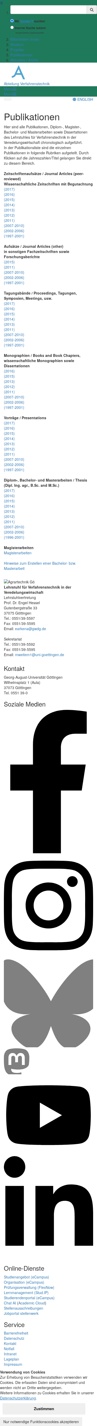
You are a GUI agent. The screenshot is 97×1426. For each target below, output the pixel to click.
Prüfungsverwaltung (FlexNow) (29, 1287)
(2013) (9, 209)
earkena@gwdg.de (30, 628)
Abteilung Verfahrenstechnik (27, 83)
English (84, 99)
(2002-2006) (14, 230)
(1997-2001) (14, 235)
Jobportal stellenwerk (21, 1313)
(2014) (9, 204)
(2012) (9, 215)
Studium (17, 44)
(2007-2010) (14, 225)
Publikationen (21, 54)
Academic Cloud (31, 1302)
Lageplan (11, 1359)
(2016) (9, 194)
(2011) (9, 220)
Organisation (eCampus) (24, 1282)
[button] (10, 88)
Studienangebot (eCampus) (26, 1277)
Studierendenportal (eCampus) (29, 1297)
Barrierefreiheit (16, 1333)
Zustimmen (44, 1408)
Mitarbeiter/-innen (24, 39)
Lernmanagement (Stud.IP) (26, 1292)
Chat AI (10, 1302)
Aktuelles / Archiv (24, 60)
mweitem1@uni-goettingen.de (39, 654)
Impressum (13, 1364)
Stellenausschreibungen (23, 1308)
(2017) (9, 189)
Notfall (9, 1348)
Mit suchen (30, 21)
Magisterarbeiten (18, 552)
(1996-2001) (14, 537)
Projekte (17, 49)
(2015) (9, 199)
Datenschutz (14, 1338)
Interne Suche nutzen (30, 28)
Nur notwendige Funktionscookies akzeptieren (41, 1421)
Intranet (10, 1353)
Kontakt (10, 1343)
